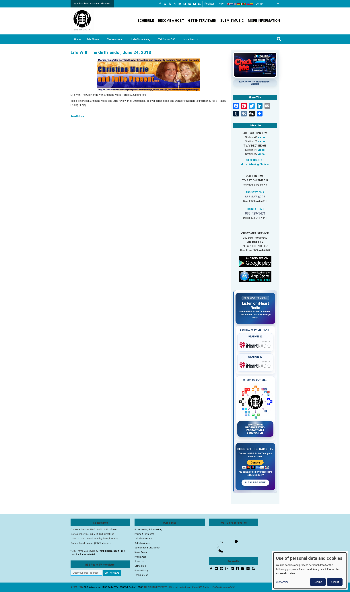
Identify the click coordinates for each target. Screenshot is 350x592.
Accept (335, 582)
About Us (139, 561)
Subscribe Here (255, 482)
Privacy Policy (141, 570)
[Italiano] (241, 4)
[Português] (245, 4)
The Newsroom (115, 39)
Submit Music (232, 20)
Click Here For (255, 160)
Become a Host (171, 20)
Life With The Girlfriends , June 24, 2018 (111, 52)
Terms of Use (141, 575)
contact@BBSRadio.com (98, 543)
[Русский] (248, 4)
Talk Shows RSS (166, 39)
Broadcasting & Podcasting (148, 529)
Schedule (145, 20)
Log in (221, 3)
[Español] (251, 4)
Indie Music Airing (140, 39)
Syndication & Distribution (147, 547)
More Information (264, 20)
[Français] (235, 4)
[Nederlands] (232, 4)
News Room (141, 552)
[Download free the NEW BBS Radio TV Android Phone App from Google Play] (255, 261)
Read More (77, 116)
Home (77, 39)
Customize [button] (282, 582)
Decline (318, 582)
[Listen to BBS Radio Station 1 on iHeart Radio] (255, 344)
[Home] (82, 20)
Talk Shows (93, 39)
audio (261, 137)
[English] (228, 4)
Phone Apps (140, 557)
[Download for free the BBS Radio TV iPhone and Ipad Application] (255, 275)
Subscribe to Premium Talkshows (93, 3)
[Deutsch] (238, 4)
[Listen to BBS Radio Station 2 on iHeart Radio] (255, 364)
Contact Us (140, 566)
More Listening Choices (254, 164)
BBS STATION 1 (255, 192)
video (261, 149)
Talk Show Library (143, 538)
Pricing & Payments (144, 534)
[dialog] (309, 570)
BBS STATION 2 (255, 209)
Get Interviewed (202, 20)
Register (209, 3)
